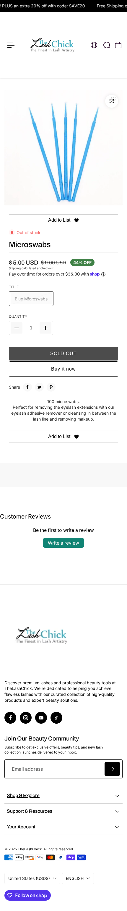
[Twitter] (39, 387)
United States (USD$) (29, 878)
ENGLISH (75, 878)
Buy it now (63, 368)
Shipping (15, 268)
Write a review (63, 543)
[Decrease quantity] (16, 328)
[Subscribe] (112, 769)
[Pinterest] (51, 387)
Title (14, 287)
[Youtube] (41, 718)
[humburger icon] (10, 45)
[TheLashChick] (52, 45)
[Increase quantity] (45, 328)
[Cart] (118, 45)
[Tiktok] (56, 718)
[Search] (106, 45)
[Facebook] (27, 387)
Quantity (18, 316)
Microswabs (30, 244)
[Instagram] (26, 718)
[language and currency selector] (93, 45)
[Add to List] (114, 99)
